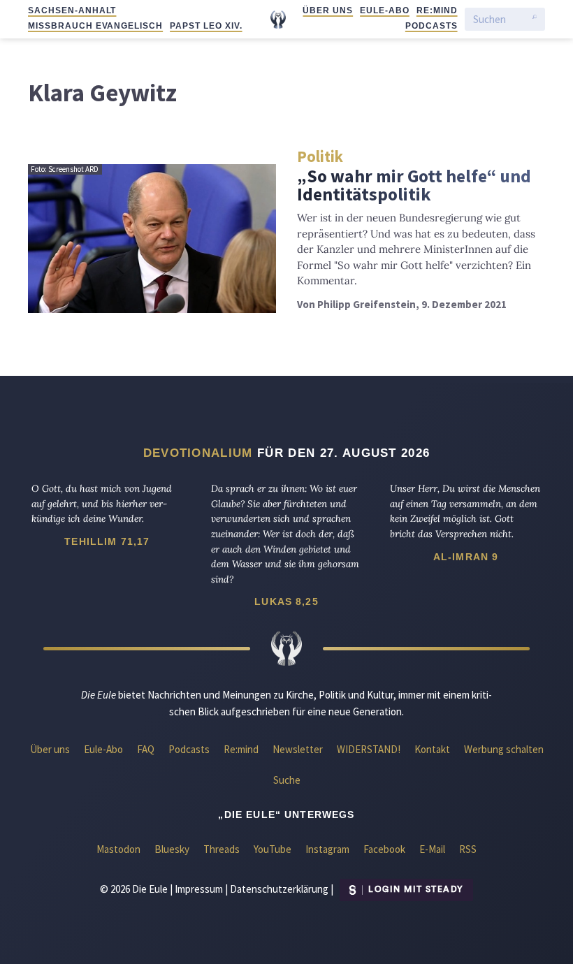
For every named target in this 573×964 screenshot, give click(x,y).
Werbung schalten (504, 749)
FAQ (145, 749)
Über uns (328, 10)
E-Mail (432, 849)
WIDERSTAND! (368, 749)
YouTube (272, 849)
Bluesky (171, 849)
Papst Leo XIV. (206, 26)
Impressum (199, 888)
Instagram (327, 849)
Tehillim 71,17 (107, 541)
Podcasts (431, 26)
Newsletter (298, 749)
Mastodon (118, 849)
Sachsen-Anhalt (72, 10)
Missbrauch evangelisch (95, 26)
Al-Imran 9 (466, 556)
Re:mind (437, 10)
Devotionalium (198, 452)
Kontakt (432, 749)
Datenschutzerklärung (279, 888)
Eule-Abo (384, 10)
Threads (221, 849)
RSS (468, 849)
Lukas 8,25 (286, 601)
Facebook (384, 849)
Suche (286, 780)
